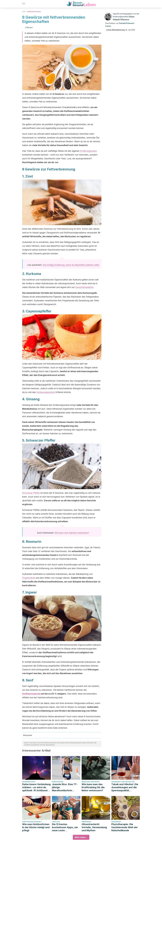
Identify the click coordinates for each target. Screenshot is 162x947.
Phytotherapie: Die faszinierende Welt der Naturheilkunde (124, 827)
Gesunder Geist (28, 782)
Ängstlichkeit (28, 578)
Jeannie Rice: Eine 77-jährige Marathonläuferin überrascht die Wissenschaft (64, 787)
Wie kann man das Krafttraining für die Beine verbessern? (93, 787)
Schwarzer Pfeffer (31, 493)
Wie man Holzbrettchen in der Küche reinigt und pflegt (36, 827)
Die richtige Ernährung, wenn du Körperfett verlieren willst (71, 265)
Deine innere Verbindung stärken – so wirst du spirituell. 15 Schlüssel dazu (36, 787)
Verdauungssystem (45, 392)
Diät (23, 11)
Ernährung (86, 822)
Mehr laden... (81, 837)
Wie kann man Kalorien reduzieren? (72, 533)
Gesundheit (116, 822)
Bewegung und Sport (91, 782)
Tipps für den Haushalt (32, 822)
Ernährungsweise (88, 151)
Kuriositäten (57, 782)
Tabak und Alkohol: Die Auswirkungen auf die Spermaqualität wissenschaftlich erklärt (125, 787)
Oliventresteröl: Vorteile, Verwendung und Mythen (94, 827)
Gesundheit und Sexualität (123, 782)
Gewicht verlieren (34, 11)
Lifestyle (56, 822)
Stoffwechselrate (31, 693)
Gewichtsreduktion (84, 287)
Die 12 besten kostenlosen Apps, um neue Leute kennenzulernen (65, 827)
